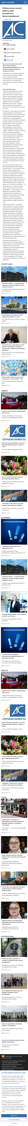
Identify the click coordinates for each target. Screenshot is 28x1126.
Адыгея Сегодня (7, 2)
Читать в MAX (10, 56)
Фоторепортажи (7, 936)
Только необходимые (14, 1119)
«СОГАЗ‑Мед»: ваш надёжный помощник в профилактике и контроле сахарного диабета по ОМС (13, 888)
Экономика (6, 43)
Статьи (3, 797)
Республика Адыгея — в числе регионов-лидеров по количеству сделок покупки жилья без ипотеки (13, 285)
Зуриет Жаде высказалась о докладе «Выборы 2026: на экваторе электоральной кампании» (13, 856)
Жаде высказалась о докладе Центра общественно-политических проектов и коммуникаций (13, 922)
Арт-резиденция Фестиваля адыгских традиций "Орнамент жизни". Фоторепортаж (12, 992)
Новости (4, 670)
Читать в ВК (9, 60)
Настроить (14, 1123)
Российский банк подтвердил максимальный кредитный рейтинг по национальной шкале (13, 656)
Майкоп (4, 391)
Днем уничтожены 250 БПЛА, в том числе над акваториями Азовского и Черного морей (13, 444)
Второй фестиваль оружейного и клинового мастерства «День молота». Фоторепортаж (12, 960)
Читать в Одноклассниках (13, 52)
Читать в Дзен (10, 49)
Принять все (14, 1115)
